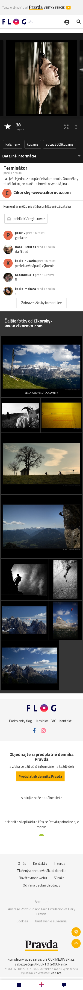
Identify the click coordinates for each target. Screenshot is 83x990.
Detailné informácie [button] (19, 156)
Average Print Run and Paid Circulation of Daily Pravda (41, 912)
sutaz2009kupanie (60, 144)
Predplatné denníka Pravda (40, 776)
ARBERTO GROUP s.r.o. (51, 964)
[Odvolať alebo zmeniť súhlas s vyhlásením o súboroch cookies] (76, 932)
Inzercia (59, 863)
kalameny (13, 144)
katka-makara (25, 288)
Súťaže (59, 877)
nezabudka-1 (24, 275)
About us (41, 901)
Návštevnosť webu (33, 877)
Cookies (22, 921)
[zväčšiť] (66, 127)
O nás (22, 863)
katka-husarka (26, 260)
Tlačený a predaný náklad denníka (41, 870)
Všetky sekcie (54, 7)
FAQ (53, 720)
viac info (56, 973)
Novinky (42, 720)
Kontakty (40, 863)
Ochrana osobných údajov (41, 885)
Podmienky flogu (21, 720)
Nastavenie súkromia (51, 921)
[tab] (41, 153)
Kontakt (65, 720)
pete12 (20, 232)
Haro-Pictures (25, 246)
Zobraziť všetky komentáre (41, 302)
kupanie (33, 144)
